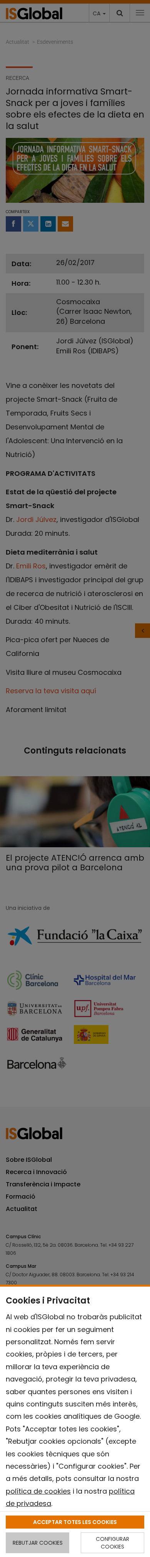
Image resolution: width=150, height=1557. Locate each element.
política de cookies (38, 1491)
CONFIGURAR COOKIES (112, 1542)
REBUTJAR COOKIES (38, 1543)
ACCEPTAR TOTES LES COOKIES (75, 1522)
